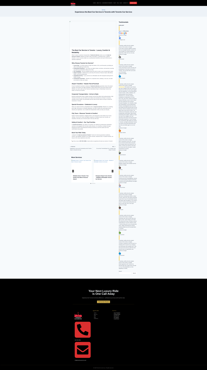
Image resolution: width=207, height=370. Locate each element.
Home (94, 2)
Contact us (126, 2)
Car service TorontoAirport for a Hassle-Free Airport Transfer (106, 148)
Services (103, 9)
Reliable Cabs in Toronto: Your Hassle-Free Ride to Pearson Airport (81, 177)
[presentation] (81, 166)
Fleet (114, 2)
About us (99, 2)
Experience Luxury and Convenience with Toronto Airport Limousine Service (80, 148)
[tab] (90, 183)
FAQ (118, 2)
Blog (121, 2)
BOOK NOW (133, 2)
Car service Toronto (107, 2)
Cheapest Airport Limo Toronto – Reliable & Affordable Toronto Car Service (104, 177)
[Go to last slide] (73, 171)
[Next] (112, 171)
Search (120, 271)
